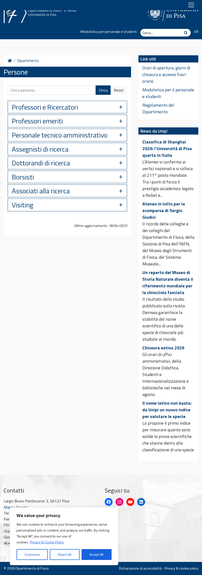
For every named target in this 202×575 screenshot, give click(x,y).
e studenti (151, 96)
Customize (32, 554)
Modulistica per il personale (168, 89)
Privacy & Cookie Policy (47, 542)
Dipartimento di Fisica (32, 568)
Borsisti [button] (23, 177)
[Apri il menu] (191, 5)
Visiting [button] (22, 204)
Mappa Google (16, 507)
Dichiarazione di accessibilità (140, 568)
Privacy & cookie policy (181, 568)
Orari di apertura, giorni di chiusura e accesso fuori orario (166, 74)
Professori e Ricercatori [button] (45, 107)
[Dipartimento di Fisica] (41, 12)
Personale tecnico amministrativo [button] (59, 135)
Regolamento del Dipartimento (158, 108)
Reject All (64, 554)
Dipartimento (28, 60)
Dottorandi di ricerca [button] (41, 163)
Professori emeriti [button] (37, 121)
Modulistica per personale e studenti (109, 31)
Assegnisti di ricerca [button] (40, 149)
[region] (64, 536)
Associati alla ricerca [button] (41, 190)
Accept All (96, 554)
